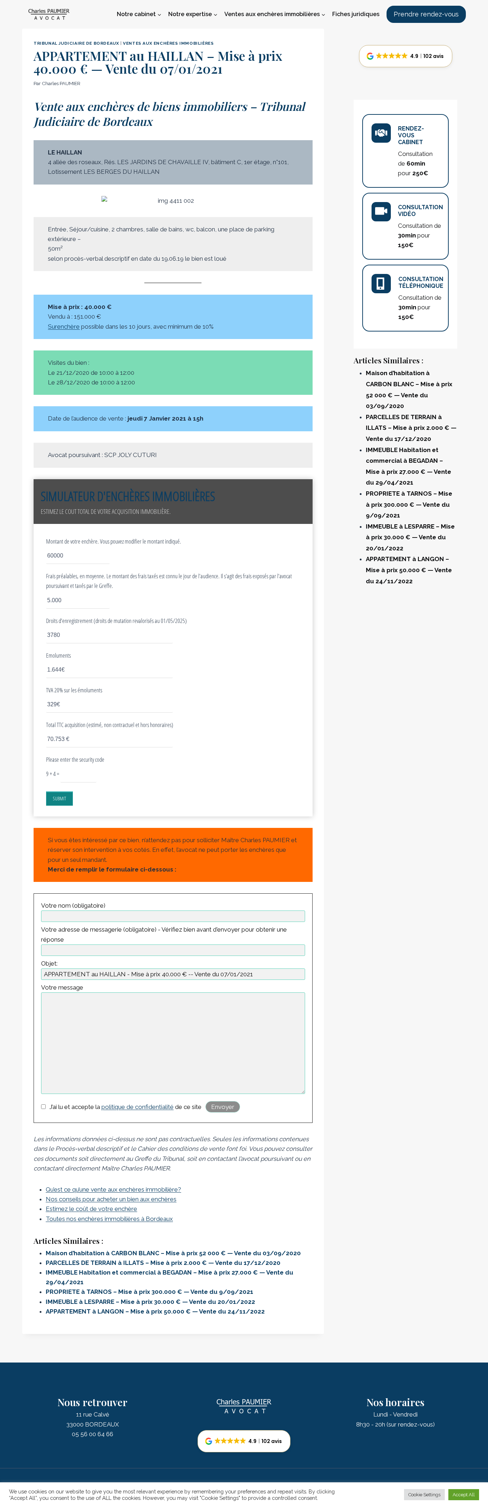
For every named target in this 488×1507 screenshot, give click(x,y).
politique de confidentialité (137, 1106)
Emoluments (58, 655)
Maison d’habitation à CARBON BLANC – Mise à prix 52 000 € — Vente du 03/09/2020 (173, 1253)
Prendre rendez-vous (426, 14)
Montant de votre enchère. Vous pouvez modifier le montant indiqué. (113, 541)
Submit (59, 798)
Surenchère (64, 326)
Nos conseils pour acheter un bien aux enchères (111, 1199)
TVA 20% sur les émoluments (74, 690)
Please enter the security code (75, 759)
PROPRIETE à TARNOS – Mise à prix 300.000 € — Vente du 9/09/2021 (149, 1291)
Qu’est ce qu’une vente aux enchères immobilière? (113, 1189)
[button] (405, 56)
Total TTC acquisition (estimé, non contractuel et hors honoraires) (109, 725)
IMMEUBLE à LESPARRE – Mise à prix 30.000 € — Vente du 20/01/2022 (150, 1301)
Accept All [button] (464, 1494)
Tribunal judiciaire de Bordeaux (76, 43)
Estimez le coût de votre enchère (91, 1208)
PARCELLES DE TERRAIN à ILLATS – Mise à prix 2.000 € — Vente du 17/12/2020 (163, 1262)
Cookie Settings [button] (424, 1494)
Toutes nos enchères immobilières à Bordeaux (109, 1218)
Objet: (49, 963)
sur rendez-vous (410, 1424)
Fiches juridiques (355, 14)
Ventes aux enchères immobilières (168, 43)
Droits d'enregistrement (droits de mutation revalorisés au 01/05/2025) (116, 621)
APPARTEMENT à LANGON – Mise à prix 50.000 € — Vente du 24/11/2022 (155, 1311)
